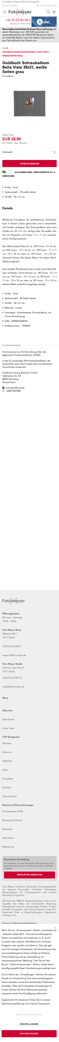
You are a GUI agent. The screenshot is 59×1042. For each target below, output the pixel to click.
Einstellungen (29, 1024)
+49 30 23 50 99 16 (12, 678)
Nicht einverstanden (29, 1015)
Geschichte (8, 719)
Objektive (7, 761)
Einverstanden (29, 1034)
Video (5, 770)
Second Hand (9, 796)
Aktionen (6, 743)
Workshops (8, 838)
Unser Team (8, 728)
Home (5, 48)
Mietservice (8, 847)
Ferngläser (7, 779)
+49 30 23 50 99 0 (10, 6)
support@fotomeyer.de (14, 655)
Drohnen (6, 788)
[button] (23, 123)
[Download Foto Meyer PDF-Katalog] (44, 22)
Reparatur (7, 829)
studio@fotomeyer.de (13, 687)
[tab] (29, 209)
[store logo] (20, 12)
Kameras (6, 752)
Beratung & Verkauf (12, 820)
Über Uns (7, 711)
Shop (5, 698)
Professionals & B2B (12, 811)
